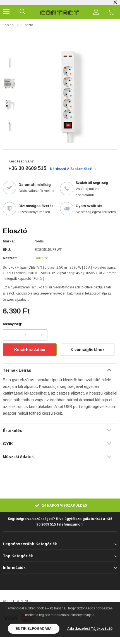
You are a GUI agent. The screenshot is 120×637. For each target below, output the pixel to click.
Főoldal (8, 25)
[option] (68, 94)
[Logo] (59, 11)
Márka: (9, 241)
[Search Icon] (22, 11)
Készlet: (10, 258)
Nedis (39, 241)
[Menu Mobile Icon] (6, 11)
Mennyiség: (12, 324)
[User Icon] (96, 12)
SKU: (7, 250)
